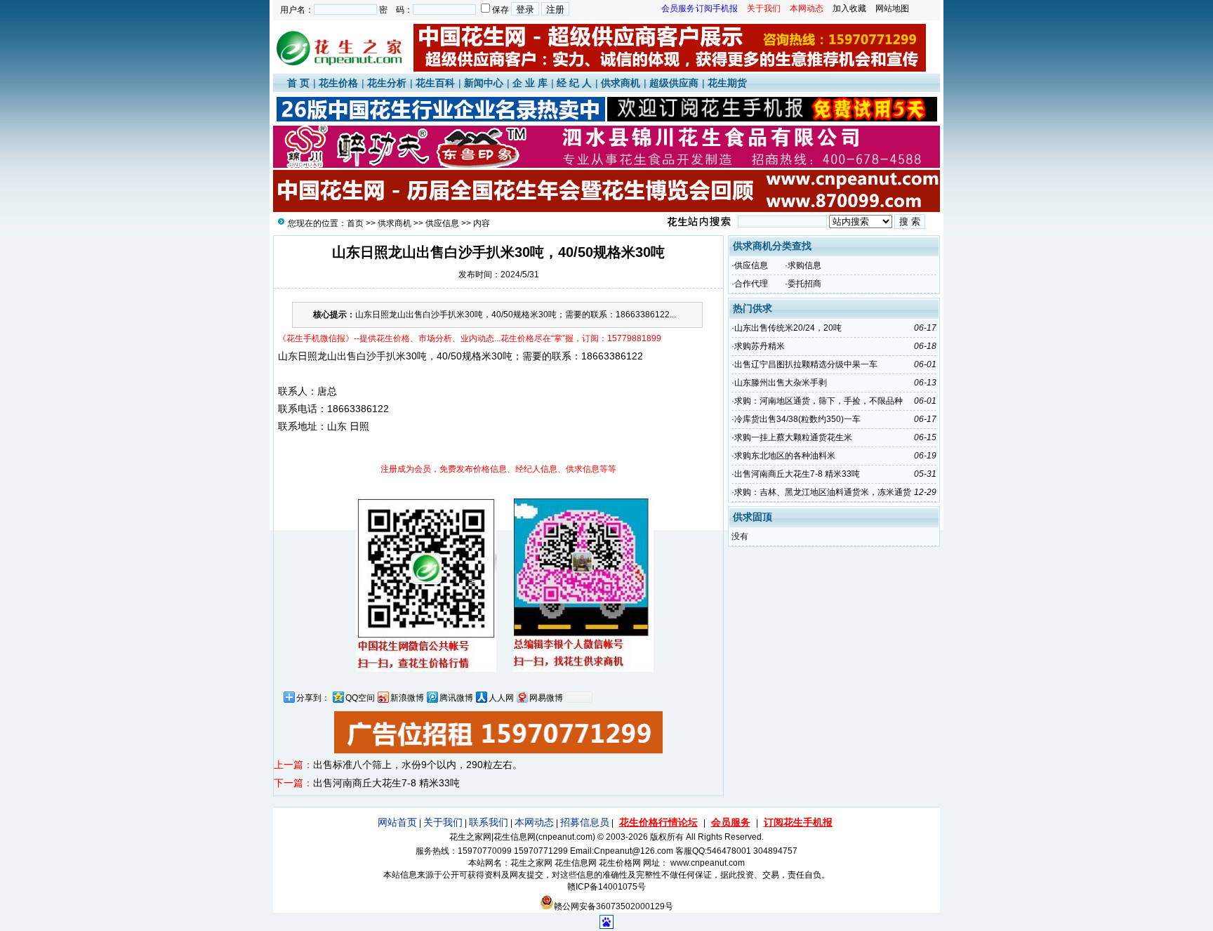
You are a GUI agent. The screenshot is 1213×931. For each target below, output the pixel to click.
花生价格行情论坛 (658, 822)
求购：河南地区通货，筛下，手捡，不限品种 (818, 401)
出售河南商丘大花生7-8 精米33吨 (386, 782)
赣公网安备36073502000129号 (613, 906)
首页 (355, 223)
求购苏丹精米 (759, 346)
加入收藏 (849, 8)
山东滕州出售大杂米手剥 (780, 383)
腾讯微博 (456, 698)
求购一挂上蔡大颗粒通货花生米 (793, 437)
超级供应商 (673, 82)
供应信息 (442, 223)
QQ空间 (360, 698)
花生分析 (386, 82)
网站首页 (397, 822)
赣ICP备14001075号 (606, 887)
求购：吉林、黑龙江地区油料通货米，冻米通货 (822, 492)
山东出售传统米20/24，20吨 (788, 328)
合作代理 (751, 284)
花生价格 (338, 82)
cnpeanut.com (565, 837)
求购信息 (804, 265)
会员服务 (730, 822)
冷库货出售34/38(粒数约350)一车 (797, 419)
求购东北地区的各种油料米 (784, 456)
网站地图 (892, 8)
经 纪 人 (574, 82)
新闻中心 (483, 82)
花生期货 (727, 82)
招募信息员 (584, 822)
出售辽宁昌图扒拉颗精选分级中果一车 (805, 364)
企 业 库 (530, 82)
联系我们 (488, 822)
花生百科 (435, 82)
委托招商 (804, 284)
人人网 (501, 698)
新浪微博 (407, 698)
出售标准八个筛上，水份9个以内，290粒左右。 (417, 764)
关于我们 (443, 822)
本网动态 (534, 822)
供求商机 (620, 82)
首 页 (298, 82)
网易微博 (546, 698)
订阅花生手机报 (798, 822)
